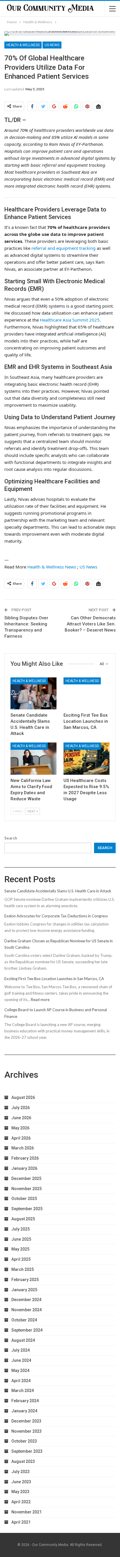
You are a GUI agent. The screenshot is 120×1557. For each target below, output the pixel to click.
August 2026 (23, 1097)
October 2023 (24, 1441)
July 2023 (20, 1471)
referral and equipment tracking (63, 248)
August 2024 (23, 1340)
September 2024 (27, 1330)
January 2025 (24, 1289)
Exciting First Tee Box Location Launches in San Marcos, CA (54, 978)
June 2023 (21, 1481)
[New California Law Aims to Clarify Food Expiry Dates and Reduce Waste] (33, 758)
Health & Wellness (23, 45)
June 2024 (21, 1360)
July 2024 (20, 1350)
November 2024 (26, 1309)
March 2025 (22, 1269)
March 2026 (22, 1148)
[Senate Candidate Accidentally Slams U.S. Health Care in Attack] (33, 693)
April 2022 (21, 1501)
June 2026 (21, 1117)
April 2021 (21, 1522)
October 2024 (24, 1320)
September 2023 (27, 1451)
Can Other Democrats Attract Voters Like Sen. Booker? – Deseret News (90, 624)
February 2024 (25, 1400)
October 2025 (24, 1198)
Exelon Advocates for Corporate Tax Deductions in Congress (56, 916)
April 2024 (21, 1380)
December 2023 (26, 1421)
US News (52, 45)
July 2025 (20, 1229)
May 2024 (20, 1370)
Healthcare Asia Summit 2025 (70, 320)
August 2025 (23, 1219)
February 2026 (25, 1158)
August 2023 (23, 1461)
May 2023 (20, 1491)
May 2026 (20, 1128)
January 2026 (24, 1168)
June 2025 (21, 1239)
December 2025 (26, 1178)
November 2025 (26, 1188)
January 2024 (24, 1411)
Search (10, 838)
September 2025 (27, 1208)
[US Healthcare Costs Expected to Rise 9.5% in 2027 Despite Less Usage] (86, 758)
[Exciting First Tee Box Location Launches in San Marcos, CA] (86, 693)
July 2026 (20, 1107)
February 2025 (25, 1279)
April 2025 (21, 1259)
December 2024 (26, 1299)
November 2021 (26, 1512)
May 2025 (20, 1249)
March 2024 (22, 1390)
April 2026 (21, 1138)
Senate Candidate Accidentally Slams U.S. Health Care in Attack (57, 891)
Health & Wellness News (51, 567)
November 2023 (26, 1431)
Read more (40, 999)
